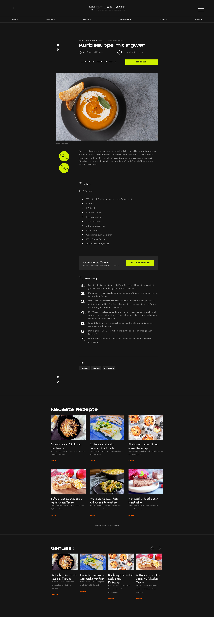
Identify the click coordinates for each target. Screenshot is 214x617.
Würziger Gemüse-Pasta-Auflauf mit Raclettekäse (104, 500)
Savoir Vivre (124, 19)
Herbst (84, 368)
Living (197, 19)
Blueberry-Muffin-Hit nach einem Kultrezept (144, 446)
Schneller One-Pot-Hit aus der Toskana (66, 446)
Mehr (54, 461)
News (14, 19)
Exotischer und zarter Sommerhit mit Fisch (102, 446)
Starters (109, 368)
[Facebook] (57, 45)
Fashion (49, 19)
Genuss (61, 548)
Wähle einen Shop (140, 263)
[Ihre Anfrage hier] (13, 8)
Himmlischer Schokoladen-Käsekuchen (144, 500)
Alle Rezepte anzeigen (107, 525)
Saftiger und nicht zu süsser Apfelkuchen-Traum (67, 500)
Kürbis (96, 368)
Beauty (86, 19)
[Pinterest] (57, 49)
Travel (162, 19)
